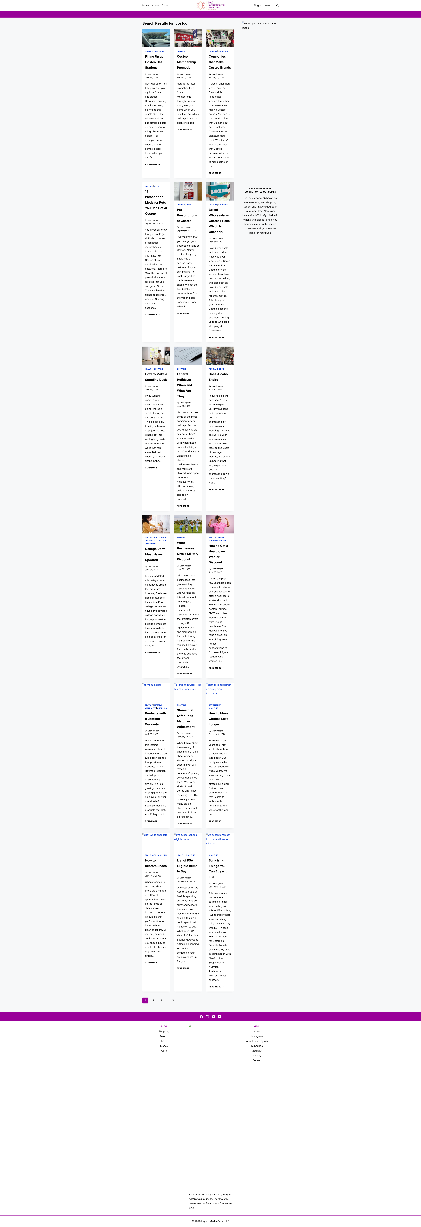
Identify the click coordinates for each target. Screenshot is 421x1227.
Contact (166, 5)
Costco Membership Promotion (186, 62)
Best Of (149, 186)
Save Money (215, 705)
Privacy (257, 1055)
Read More (152, 164)
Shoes (153, 855)
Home (145, 5)
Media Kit (257, 1050)
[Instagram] (207, 1017)
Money (221, 538)
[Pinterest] (213, 1017)
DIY (146, 855)
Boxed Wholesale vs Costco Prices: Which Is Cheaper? (220, 221)
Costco (149, 51)
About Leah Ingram (257, 1041)
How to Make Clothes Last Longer (218, 718)
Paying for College (156, 541)
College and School (155, 538)
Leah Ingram (153, 74)
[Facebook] (201, 1017)
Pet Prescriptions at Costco (187, 215)
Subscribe (257, 1045)
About (155, 5)
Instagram (257, 1036)
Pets (156, 186)
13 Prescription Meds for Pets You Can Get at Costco (156, 202)
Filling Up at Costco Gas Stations (154, 62)
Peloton (164, 1036)
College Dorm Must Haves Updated (155, 554)
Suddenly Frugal (217, 541)
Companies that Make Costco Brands (220, 62)
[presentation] (156, 38)
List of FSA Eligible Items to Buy (187, 866)
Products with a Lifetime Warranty (155, 718)
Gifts (164, 1050)
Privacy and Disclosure (219, 1203)
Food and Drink (217, 369)
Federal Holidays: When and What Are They (184, 385)
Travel (164, 1041)
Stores (257, 1031)
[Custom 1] (220, 1017)
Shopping (159, 51)
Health (148, 369)
